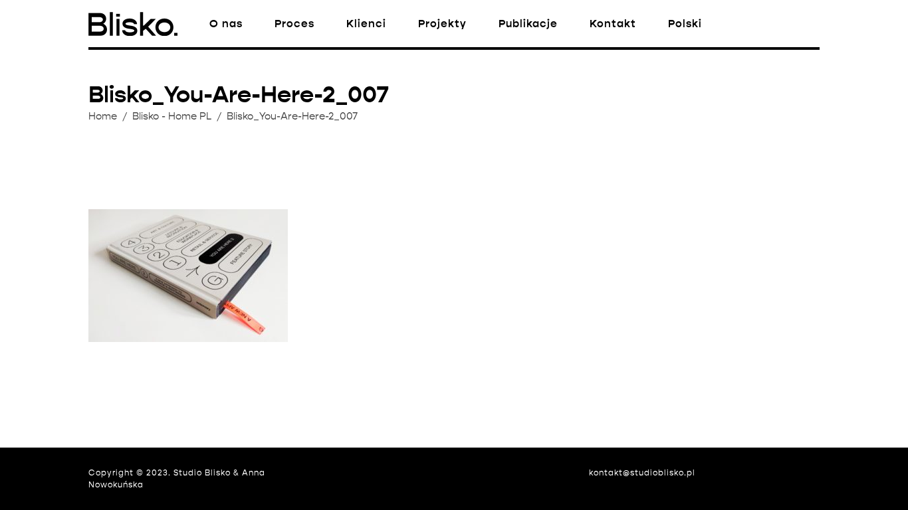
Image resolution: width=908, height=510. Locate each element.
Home (102, 116)
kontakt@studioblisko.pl (642, 472)
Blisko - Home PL (171, 116)
